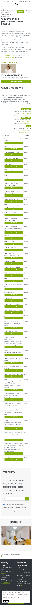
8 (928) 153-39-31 (9, 56)
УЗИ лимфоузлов (9, 298)
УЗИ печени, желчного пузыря (12, 152)
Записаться (20, 11)
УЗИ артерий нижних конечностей (13, 273)
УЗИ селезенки (8, 164)
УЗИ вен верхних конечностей (12, 304)
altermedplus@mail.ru (25, 115)
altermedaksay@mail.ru (25, 132)
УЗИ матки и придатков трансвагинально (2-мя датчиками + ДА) (13, 228)
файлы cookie (16, 592)
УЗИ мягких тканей (9, 261)
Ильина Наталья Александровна (12, 75)
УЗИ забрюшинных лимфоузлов (12, 236)
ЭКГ (5, 146)
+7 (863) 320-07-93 (26, 130)
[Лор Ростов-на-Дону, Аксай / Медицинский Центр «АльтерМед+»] (5, 11)
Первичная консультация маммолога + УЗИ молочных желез (12, 323)
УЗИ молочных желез (10, 213)
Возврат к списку (5, 464)
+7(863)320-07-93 (26, 1)
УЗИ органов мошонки (10, 248)
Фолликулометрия (9, 292)
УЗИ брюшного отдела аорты (12, 279)
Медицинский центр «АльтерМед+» (10, 554)
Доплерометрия (8, 316)
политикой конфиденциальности (14, 504)
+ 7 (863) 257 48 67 (26, 121)
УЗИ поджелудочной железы (12, 158)
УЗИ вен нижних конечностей (12, 267)
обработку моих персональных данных (12, 597)
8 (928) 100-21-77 (9, 57)
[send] (27, 499)
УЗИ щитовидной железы (11, 199)
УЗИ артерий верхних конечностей (13, 310)
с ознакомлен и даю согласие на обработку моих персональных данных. (15, 507)
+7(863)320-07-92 (14, 1)
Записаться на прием (16, 81)
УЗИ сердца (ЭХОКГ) (9, 242)
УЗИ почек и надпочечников (11, 170)
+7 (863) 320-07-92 (26, 113)
